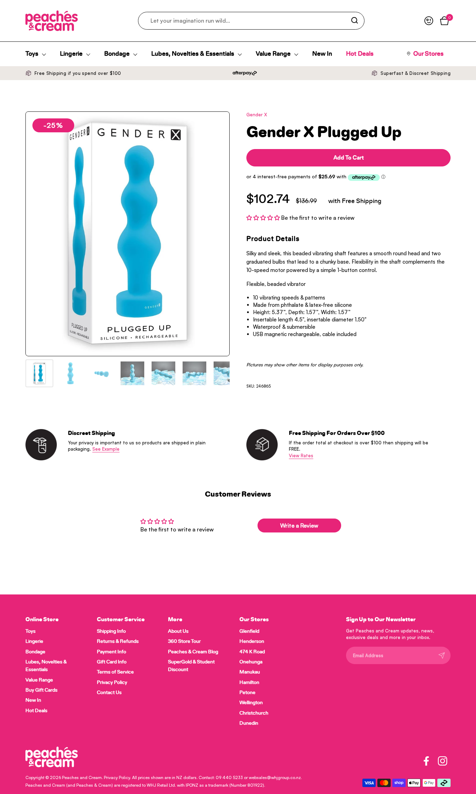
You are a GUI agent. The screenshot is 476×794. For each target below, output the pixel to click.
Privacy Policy (117, 777)
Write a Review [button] (299, 525)
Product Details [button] (273, 239)
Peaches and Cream (82, 777)
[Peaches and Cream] (51, 20)
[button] (263, 217)
